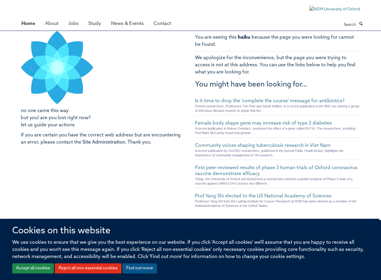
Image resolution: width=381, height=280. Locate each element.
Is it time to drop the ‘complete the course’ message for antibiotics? (269, 101)
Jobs (73, 23)
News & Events (127, 23)
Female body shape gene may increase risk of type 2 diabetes (263, 123)
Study (94, 23)
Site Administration (103, 142)
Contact (162, 23)
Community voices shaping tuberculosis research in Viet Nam (263, 145)
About (52, 23)
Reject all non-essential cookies (88, 268)
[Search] (360, 24)
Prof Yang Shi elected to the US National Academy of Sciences (263, 196)
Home (28, 23)
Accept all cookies (33, 268)
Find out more (139, 268)
